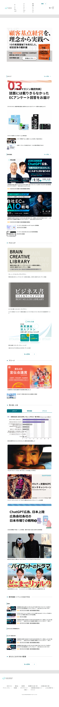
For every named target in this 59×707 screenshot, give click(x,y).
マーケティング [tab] (15, 8)
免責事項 (24, 686)
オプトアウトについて (24, 687)
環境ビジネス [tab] (33, 8)
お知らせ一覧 (10, 686)
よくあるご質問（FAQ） (50, 687)
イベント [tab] (44, 411)
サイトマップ (33, 689)
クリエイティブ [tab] (24, 8)
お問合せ (26, 689)
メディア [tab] (14, 411)
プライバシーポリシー (7, 687)
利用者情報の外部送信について (37, 687)
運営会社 (17, 686)
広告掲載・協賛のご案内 (46, 686)
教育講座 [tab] (29, 411)
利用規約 (16, 687)
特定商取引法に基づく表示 (33, 686)
